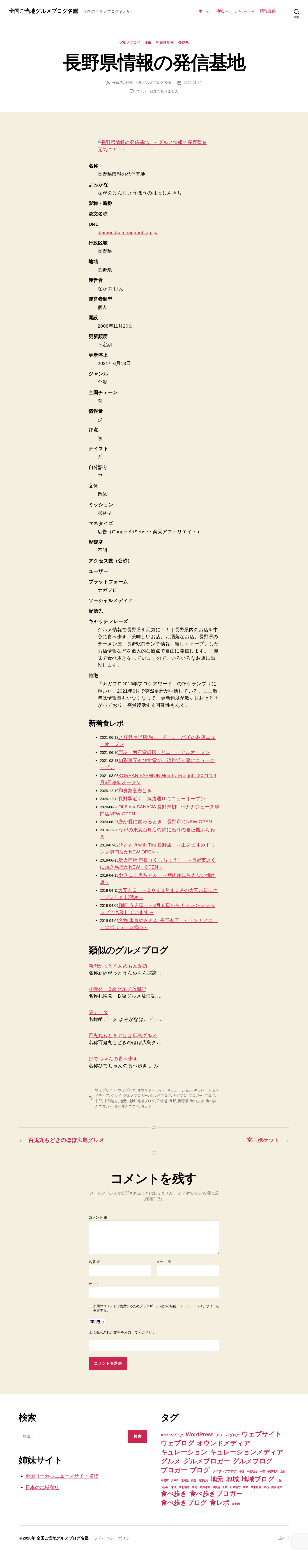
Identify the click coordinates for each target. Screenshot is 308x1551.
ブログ (209, 1095)
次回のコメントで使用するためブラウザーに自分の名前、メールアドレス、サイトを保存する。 (156, 1308)
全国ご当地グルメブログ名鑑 (43, 11)
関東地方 (256, 1487)
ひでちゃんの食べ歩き (113, 1058)
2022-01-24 (192, 82)
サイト (94, 1284)
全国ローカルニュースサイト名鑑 (62, 1475)
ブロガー (195, 1095)
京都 (282, 1471)
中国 (241, 1471)
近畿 (225, 1487)
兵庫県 (174, 1480)
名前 (94, 1262)
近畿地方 (235, 1487)
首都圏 (236, 1504)
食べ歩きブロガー (216, 1493)
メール (163, 1262)
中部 (98, 1101)
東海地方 (205, 1487)
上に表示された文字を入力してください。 (122, 1332)
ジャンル (242, 11)
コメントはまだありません (157, 91)
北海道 (185, 1480)
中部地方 (111, 1101)
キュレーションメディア (246, 1452)
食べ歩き (197, 1101)
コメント (98, 1217)
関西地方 (276, 1487)
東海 (194, 1487)
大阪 (279, 1480)
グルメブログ (129, 42)
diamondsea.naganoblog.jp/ (128, 232)
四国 (193, 1480)
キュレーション (179, 1090)
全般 (148, 42)
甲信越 (161, 1101)
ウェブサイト (105, 1090)
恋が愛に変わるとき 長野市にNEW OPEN (165, 821)
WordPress (200, 1434)
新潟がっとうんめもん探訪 (118, 965)
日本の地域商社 (42, 1487)
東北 (173, 1487)
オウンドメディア (151, 1090)
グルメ (116, 1095)
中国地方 (252, 1471)
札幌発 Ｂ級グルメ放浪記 (117, 989)
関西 (266, 1487)
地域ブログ (146, 1101)
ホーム (204, 11)
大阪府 (165, 1487)
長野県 (183, 42)
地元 (123, 1101)
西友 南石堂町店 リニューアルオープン (164, 752)
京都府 (165, 1480)
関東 (245, 1487)
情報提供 (268, 11)
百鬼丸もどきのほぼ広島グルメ (123, 1035)
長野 (172, 1101)
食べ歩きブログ (126, 1106)
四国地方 (203, 1480)
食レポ (146, 1106)
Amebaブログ (172, 1435)
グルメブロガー (135, 1095)
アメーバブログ (227, 1435)
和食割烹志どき (135, 790)
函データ (98, 1012)
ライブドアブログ (224, 1471)
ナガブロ (180, 1095)
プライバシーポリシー (114, 1538)
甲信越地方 (165, 42)
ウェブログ (127, 1090)
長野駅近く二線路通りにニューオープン (161, 798)
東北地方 (184, 1487)
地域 (220, 11)
